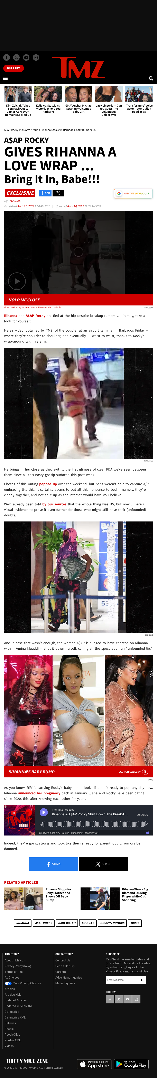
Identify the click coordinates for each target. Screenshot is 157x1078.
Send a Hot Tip (65, 966)
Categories (12, 1011)
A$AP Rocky (43, 923)
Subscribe (142, 980)
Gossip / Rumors (112, 923)
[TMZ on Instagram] (36, 57)
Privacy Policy (115, 971)
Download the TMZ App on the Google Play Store (131, 1064)
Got (13, 68)
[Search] (151, 78)
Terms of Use (14, 971)
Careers (60, 971)
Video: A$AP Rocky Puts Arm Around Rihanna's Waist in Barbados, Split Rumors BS (34, 307)
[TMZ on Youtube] (26, 57)
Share (56, 864)
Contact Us (62, 960)
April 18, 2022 (75, 206)
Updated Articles (16, 1000)
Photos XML (13, 1040)
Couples (88, 923)
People (9, 1029)
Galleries (10, 1023)
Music (134, 923)
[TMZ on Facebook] (6, 57)
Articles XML (13, 994)
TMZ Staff (15, 201)
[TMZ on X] (16, 57)
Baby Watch (66, 923)
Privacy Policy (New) (18, 966)
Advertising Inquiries (68, 977)
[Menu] (5, 78)
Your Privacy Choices (27, 983)
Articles (10, 989)
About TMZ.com (15, 960)
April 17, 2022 (25, 206)
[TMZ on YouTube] (127, 999)
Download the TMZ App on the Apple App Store (94, 1064)
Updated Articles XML (19, 1006)
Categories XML (15, 1017)
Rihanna (22, 923)
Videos (9, 1046)
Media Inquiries (65, 983)
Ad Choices (12, 977)
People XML (12, 1034)
